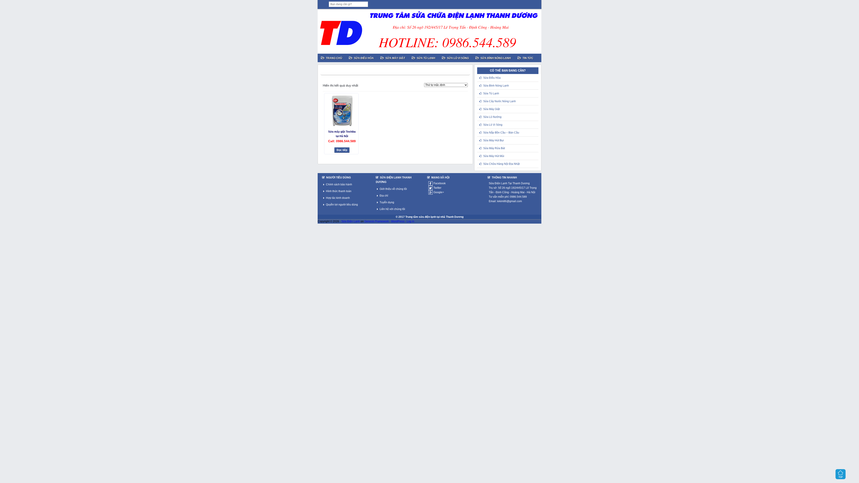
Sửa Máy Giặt (491, 109)
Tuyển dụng (387, 202)
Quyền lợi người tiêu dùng (342, 204)
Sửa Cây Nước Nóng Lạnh (499, 101)
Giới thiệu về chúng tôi (393, 189)
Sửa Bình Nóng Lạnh (496, 85)
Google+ (439, 192)
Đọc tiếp (342, 150)
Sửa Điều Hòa (492, 77)
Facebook (440, 183)
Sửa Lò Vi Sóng (492, 124)
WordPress (397, 221)
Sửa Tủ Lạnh (491, 93)
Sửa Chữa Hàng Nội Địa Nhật (501, 163)
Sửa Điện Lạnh (350, 221)
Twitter (437, 187)
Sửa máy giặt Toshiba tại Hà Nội (342, 134)
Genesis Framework (376, 221)
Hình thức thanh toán (338, 191)
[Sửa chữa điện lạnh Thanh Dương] (429, 31)
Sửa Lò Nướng (492, 117)
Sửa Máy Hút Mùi (493, 156)
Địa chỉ (384, 195)
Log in (410, 221)
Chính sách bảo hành (339, 184)
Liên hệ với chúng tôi (392, 209)
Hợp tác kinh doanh (338, 197)
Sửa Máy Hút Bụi (493, 140)
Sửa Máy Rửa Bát (494, 148)
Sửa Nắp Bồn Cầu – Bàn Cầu (501, 132)
